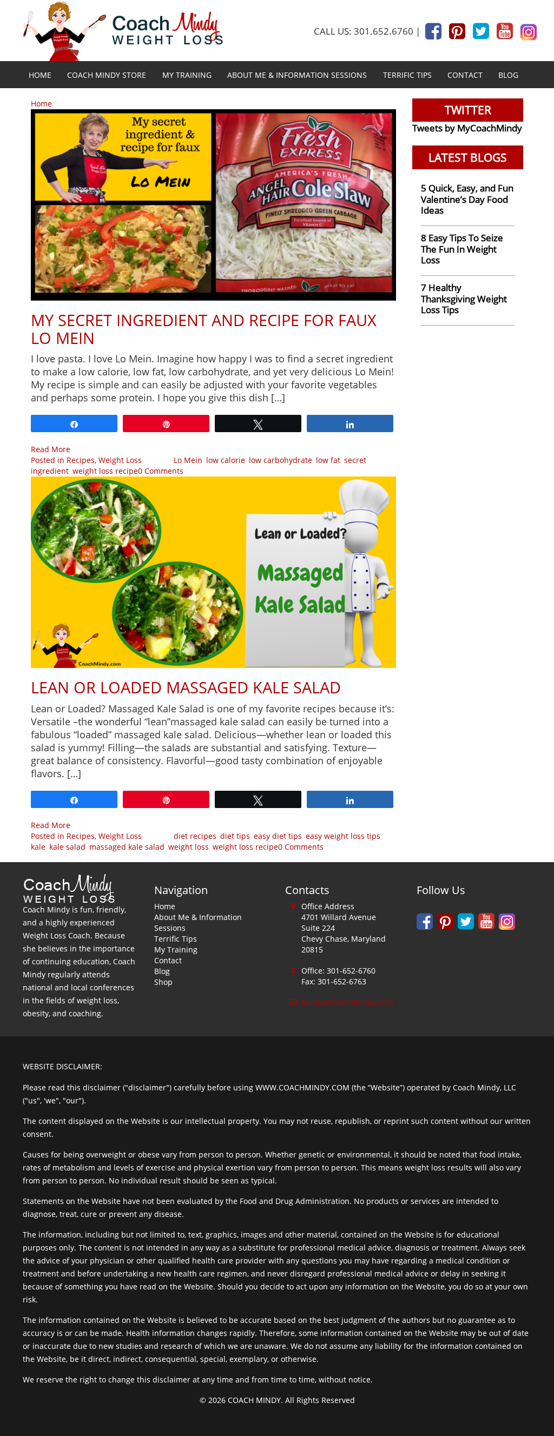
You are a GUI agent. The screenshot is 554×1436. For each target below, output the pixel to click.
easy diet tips (278, 836)
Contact (465, 75)
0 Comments (160, 471)
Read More (50, 449)
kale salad (67, 847)
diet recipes (195, 836)
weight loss (188, 847)
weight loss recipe (105, 471)
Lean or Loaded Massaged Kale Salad (186, 687)
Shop (163, 982)
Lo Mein (188, 460)
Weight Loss (120, 460)
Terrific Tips (407, 75)
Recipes (81, 460)
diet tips (235, 836)
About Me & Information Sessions (297, 75)
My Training (187, 75)
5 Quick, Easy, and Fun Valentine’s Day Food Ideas (467, 199)
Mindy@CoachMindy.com (347, 1002)
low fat (328, 460)
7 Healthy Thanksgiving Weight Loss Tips (464, 298)
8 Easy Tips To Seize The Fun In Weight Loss (462, 248)
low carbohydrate (280, 460)
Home (40, 75)
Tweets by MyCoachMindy (467, 128)
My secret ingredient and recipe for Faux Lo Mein (204, 328)
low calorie (225, 460)
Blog (508, 75)
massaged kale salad (126, 847)
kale (38, 847)
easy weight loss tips (343, 836)
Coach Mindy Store (106, 75)
